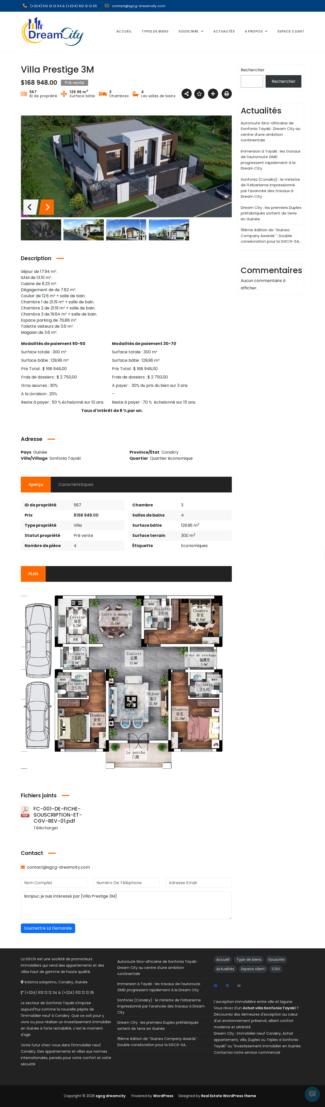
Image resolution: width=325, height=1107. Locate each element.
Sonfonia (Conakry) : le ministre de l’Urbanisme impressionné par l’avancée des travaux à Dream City (270, 188)
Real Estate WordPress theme (228, 1095)
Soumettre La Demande (48, 928)
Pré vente (83, 535)
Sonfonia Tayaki (65, 458)
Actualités (224, 31)
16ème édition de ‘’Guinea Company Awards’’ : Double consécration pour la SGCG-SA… (271, 235)
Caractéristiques (75, 484)
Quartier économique (171, 458)
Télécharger (46, 828)
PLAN (33, 574)
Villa (78, 525)
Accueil (124, 31)
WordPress (163, 1095)
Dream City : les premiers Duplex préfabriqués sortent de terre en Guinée (271, 213)
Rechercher (253, 70)
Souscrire (188, 31)
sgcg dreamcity (110, 1095)
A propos (254, 31)
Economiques (194, 546)
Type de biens (248, 959)
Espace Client (291, 31)
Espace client (253, 968)
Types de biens (155, 31)
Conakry (169, 452)
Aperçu (35, 484)
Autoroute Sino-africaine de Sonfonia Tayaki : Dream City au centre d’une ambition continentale (270, 131)
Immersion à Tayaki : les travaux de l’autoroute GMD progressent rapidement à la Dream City (270, 159)
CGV (276, 968)
